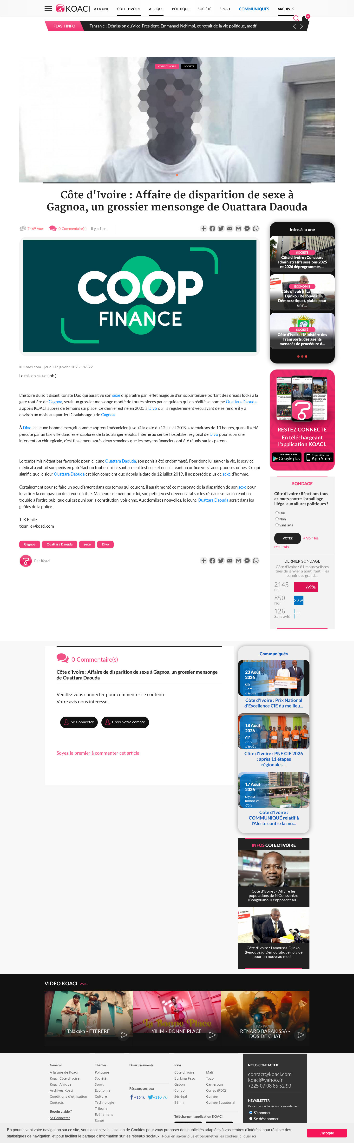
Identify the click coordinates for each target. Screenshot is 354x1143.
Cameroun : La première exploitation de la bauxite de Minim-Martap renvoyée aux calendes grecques (179, 25)
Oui (282, 513)
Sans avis (286, 525)
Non (282, 519)
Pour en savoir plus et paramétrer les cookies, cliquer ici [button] (209, 1136)
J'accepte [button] (327, 1133)
